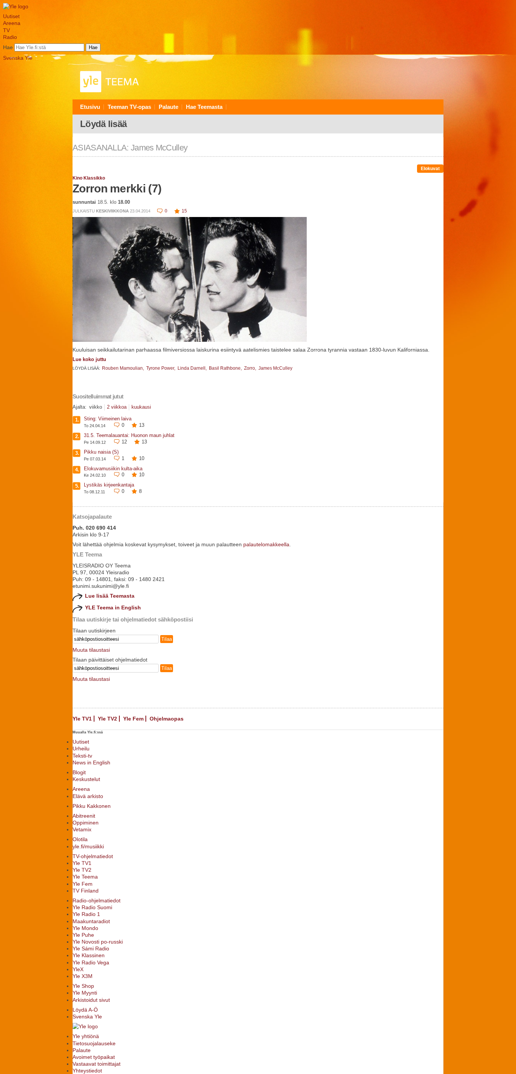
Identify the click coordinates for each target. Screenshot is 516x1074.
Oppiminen (86, 823)
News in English (91, 762)
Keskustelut (86, 779)
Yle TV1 (82, 719)
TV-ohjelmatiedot (93, 856)
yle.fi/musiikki (88, 846)
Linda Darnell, (193, 368)
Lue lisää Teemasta (109, 596)
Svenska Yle (17, 58)
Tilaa (166, 639)
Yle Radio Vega (91, 962)
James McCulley (275, 368)
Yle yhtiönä (86, 1036)
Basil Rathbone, (226, 368)
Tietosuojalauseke (94, 1043)
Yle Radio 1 (86, 914)
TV (6, 30)
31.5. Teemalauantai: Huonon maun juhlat (129, 435)
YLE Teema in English (113, 607)
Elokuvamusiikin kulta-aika (113, 468)
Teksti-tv (82, 756)
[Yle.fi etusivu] (15, 6)
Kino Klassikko (89, 178)
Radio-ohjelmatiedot (97, 900)
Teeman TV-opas (129, 107)
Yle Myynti (85, 993)
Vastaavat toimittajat (97, 1064)
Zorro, (250, 368)
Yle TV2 (107, 719)
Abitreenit (84, 816)
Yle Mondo (85, 928)
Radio (10, 37)
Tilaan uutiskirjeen (94, 631)
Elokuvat (430, 168)
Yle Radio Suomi (92, 907)
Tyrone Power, (161, 368)
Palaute (168, 107)
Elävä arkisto (88, 796)
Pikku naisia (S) (101, 452)
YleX (78, 969)
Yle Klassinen (89, 955)
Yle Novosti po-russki (98, 942)
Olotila (80, 839)
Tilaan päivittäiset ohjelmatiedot (110, 660)
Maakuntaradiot (91, 921)
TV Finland (86, 891)
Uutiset (11, 16)
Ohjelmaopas (167, 719)
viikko (95, 407)
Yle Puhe (83, 935)
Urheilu (81, 748)
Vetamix (82, 829)
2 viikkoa (117, 407)
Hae (8, 47)
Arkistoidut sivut (91, 1000)
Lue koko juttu (89, 359)
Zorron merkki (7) (117, 188)
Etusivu (90, 107)
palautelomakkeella (266, 544)
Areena (11, 23)
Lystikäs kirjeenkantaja (109, 485)
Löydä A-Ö (85, 1010)
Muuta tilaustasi (91, 650)
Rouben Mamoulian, (123, 368)
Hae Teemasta (204, 107)
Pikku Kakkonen (92, 806)
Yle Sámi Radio (91, 948)
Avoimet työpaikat (94, 1057)
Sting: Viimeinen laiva (107, 419)
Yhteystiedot (87, 1071)
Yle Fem (133, 719)
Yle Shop (83, 986)
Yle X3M (83, 976)
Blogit (79, 772)
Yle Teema (85, 877)
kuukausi (141, 407)
